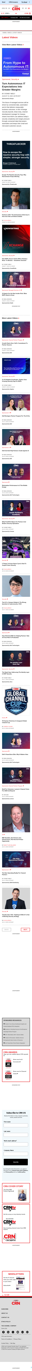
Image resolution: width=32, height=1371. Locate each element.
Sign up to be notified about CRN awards (15, 1054)
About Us (4, 1313)
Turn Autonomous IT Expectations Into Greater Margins (13, 86)
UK (26, 8)
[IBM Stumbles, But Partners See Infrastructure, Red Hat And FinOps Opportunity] (16, 805)
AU (9, 8)
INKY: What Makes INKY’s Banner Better (14, 1034)
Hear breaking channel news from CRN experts (14, 1228)
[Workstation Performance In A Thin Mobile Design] (16, 465)
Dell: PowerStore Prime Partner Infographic (15, 1043)
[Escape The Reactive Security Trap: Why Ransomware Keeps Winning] (16, 142)
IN (6, 8)
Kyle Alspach (7, 220)
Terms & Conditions (6, 1339)
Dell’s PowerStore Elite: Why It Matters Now (15, 754)
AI (2, 834)
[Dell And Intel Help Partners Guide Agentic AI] (16, 430)
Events (4, 717)
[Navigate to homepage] (16, 10)
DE (23, 8)
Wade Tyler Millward (10, 845)
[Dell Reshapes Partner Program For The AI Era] (16, 395)
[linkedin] (8, 1332)
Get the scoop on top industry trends (14, 1214)
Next (25, 929)
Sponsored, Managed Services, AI (11, 290)
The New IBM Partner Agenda (8, 1190)
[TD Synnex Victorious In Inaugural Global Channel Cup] (16, 688)
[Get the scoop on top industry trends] (9, 1222)
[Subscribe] (20, 1289)
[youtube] (17, 1332)
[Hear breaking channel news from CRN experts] (9, 1237)
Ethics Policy (5, 1321)
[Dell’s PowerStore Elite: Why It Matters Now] (16, 734)
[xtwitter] (13, 1332)
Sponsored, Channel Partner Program (12, 340)
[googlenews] (22, 1332)
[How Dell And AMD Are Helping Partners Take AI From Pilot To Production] (16, 615)
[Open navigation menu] (2, 13)
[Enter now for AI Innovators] (9, 1068)
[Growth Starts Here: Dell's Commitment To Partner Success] (16, 323)
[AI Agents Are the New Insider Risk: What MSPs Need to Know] (16, 273)
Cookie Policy (5, 1343)
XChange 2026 (14, 17)
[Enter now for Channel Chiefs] (9, 1079)
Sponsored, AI (6, 412)
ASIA (3, 8)
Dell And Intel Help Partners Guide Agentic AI (15, 450)
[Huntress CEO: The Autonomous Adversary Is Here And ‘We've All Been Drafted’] (16, 189)
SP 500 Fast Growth (25, 17)
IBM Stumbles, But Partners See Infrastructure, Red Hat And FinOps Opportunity (12, 839)
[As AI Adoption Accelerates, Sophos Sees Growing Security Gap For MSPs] (16, 359)
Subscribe (6, 1285)
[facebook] (3, 1332)
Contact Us (5, 1317)
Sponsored (5, 482)
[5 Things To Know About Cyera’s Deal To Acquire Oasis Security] (16, 537)
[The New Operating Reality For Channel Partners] (16, 852)
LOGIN (26, 13)
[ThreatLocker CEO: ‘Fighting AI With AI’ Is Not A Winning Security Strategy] (16, 889)
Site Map (12, 1343)
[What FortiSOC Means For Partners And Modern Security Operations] (16, 501)
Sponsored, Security (9, 79)
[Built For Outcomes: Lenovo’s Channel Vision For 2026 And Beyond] (16, 768)
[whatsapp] (27, 1332)
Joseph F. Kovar (8, 726)
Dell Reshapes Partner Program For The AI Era (16, 416)
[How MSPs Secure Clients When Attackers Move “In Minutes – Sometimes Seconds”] (16, 226)
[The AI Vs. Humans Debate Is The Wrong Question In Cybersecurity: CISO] (16, 576)
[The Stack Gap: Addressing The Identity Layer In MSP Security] (16, 652)
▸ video (8, 32)
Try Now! (24, 2)
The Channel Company (8, 1326)
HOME (4, 32)
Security (4, 211)
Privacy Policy (17, 1339)
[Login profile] (30, 13)
